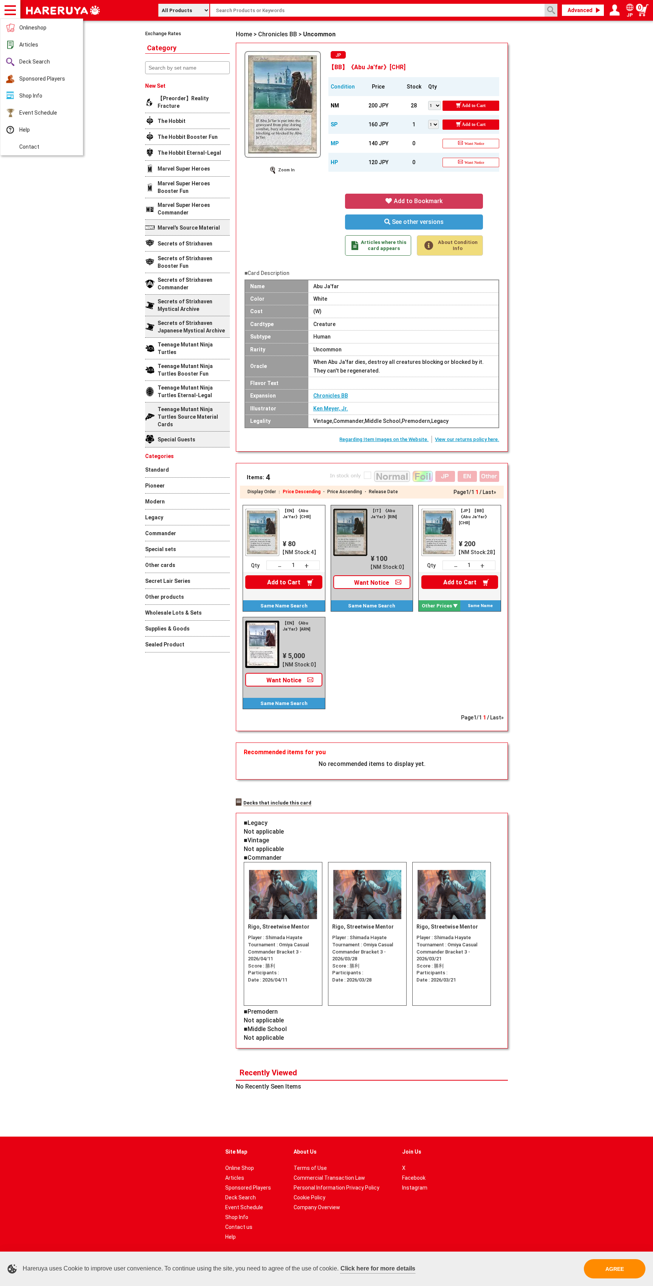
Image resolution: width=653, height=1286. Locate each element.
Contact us (238, 1227)
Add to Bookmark (417, 201)
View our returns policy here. (467, 439)
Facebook (414, 1178)
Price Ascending (344, 491)
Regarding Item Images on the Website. (384, 439)
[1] (435, 123)
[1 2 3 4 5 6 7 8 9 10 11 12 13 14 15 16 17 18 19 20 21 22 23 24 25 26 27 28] (435, 104)
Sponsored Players (42, 79)
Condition (343, 87)
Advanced (580, 10)
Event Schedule (38, 113)
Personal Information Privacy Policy (336, 1188)
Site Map (236, 1152)
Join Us (411, 1152)
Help (24, 130)
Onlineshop (32, 28)
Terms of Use (310, 1168)
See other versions (417, 221)
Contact (29, 147)
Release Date (383, 491)
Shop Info (30, 96)
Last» (489, 492)
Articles (28, 45)
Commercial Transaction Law (329, 1178)
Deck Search (34, 62)
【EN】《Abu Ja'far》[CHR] (297, 513)
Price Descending (301, 491)
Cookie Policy (309, 1197)
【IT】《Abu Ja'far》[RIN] (384, 513)
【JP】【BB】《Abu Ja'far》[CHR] (474, 516)
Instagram (414, 1188)
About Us (305, 1152)
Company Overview (317, 1207)
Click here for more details (377, 1268)
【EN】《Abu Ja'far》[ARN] (296, 626)
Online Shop (239, 1168)
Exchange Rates (163, 33)
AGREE (614, 1269)
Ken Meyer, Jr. (330, 408)
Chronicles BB (330, 396)
